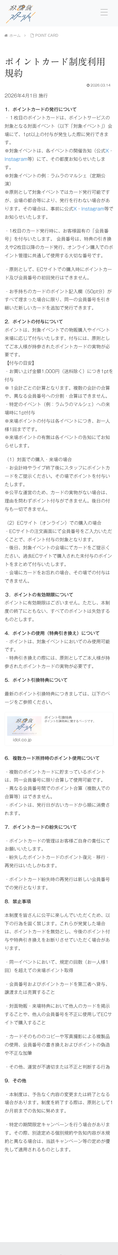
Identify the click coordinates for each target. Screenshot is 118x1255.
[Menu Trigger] (104, 12)
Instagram (16, 159)
